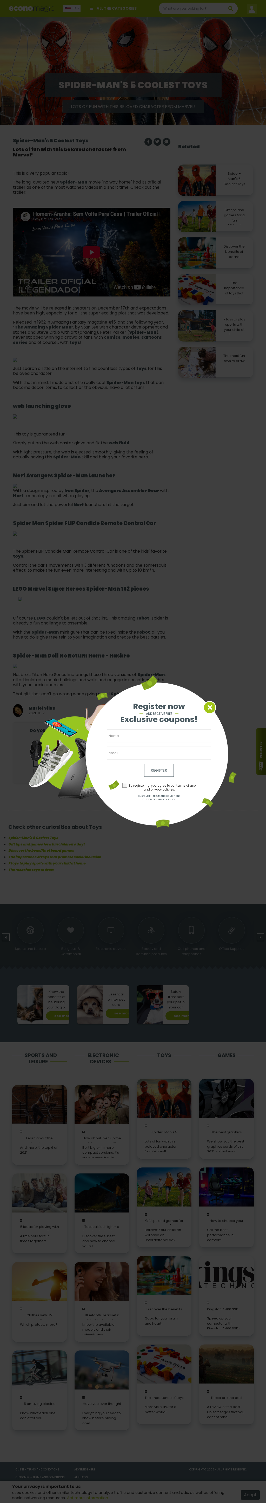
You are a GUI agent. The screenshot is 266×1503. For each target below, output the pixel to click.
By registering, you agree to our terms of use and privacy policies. (162, 788)
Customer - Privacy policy (159, 799)
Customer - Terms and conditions (159, 796)
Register (159, 770)
